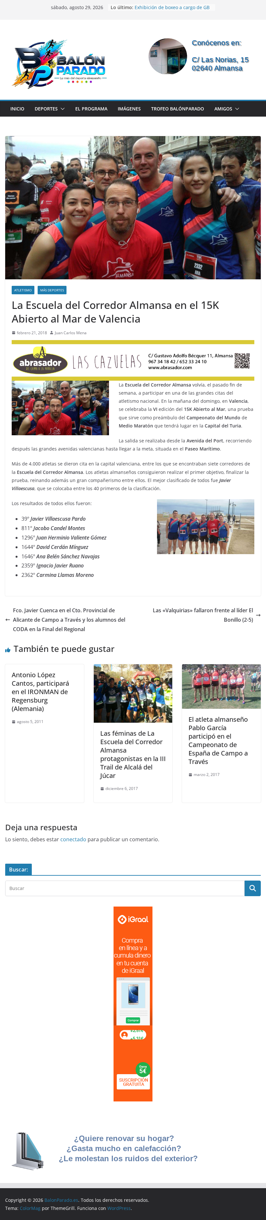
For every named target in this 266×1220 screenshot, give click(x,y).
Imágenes (129, 109)
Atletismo (23, 290)
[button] (61, 108)
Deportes (46, 109)
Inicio (17, 109)
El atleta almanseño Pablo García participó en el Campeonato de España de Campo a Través (218, 740)
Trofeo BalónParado (177, 109)
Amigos (223, 109)
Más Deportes (52, 290)
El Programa (91, 109)
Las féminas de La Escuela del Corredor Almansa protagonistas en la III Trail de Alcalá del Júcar (133, 754)
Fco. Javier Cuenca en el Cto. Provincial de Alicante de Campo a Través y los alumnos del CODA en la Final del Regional (69, 620)
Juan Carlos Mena (71, 333)
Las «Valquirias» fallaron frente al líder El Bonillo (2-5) (203, 615)
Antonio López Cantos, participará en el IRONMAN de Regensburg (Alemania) (40, 691)
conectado (73, 839)
